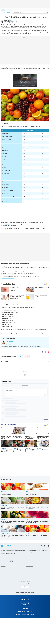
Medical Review (29, 569)
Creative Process (4, 569)
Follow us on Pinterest (48, 546)
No (27, 356)
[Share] (42, 352)
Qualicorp (32, 614)
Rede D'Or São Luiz (21, 611)
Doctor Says (8, 9)
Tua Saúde (3, 9)
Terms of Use (28, 571)
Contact (2, 574)
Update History (5, 361)
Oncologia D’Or (29, 611)
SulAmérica (18, 614)
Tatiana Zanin (9, 341)
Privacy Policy (4, 571)
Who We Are (3, 566)
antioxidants (7, 224)
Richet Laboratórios (25, 614)
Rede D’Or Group (31, 592)
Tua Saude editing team (12, 22)
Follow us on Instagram (41, 546)
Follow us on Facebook (44, 546)
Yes (20, 356)
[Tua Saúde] (7, 12)
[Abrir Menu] (2, 12)
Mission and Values (29, 566)
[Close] (25, 1)
